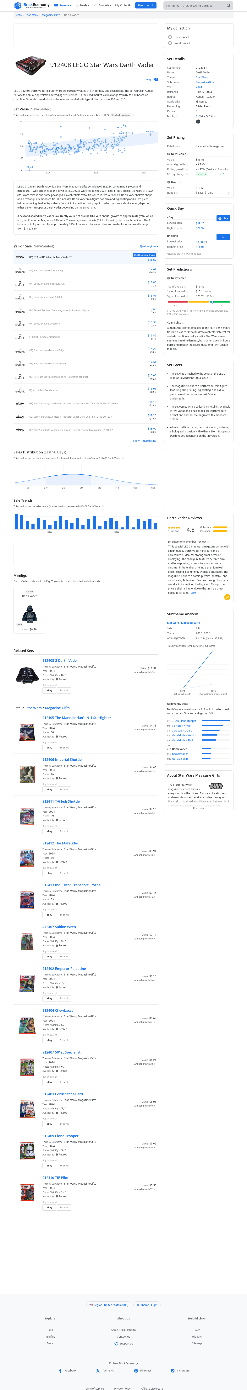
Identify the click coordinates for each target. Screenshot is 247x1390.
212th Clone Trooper (184, 720)
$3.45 (152, 892)
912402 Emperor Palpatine (64, 968)
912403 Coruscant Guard (62, 1094)
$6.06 (152, 1101)
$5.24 (152, 1059)
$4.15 (152, 809)
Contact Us (123, 1336)
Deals (50, 1343)
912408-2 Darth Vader (60, 660)
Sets (19, 15)
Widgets (197, 1336)
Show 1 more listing (144, 440)
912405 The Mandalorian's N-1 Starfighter (76, 717)
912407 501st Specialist (61, 1052)
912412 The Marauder (60, 843)
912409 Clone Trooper (60, 1136)
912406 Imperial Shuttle (62, 759)
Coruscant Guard (182, 730)
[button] (132, 115)
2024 (52, 670)
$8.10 (152, 976)
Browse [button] (64, 5)
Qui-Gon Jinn (180, 758)
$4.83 (152, 767)
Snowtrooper (180, 753)
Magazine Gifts (51, 15)
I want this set (132, 691)
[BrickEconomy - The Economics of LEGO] (32, 5)
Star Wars (32, 15)
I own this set (132, 685)
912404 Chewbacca (58, 1010)
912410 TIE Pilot (55, 1177)
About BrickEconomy (123, 1329)
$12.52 (152, 668)
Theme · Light (148, 1305)
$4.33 (152, 725)
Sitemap (197, 1343)
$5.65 (152, 1143)
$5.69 (152, 1018)
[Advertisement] (86, 34)
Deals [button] (83, 5)
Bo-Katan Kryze (181, 725)
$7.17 (152, 934)
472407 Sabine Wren (59, 926)
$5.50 (152, 1185)
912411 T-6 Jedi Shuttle (61, 801)
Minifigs (50, 1336)
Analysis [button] (103, 5)
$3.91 (152, 851)
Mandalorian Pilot (182, 740)
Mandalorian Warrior (184, 735)
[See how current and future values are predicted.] (228, 193)
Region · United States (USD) (111, 1305)
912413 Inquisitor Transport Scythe (71, 885)
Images (149, 79)
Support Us (126, 1343)
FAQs (197, 1329)
